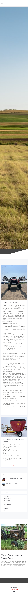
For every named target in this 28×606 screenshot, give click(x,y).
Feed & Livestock (12, 411)
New (4, 506)
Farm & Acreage (6, 411)
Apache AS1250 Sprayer (11, 302)
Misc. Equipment (20, 411)
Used (4, 413)
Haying (4, 502)
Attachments (5, 465)
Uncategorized (6, 508)
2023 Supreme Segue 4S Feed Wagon (14, 478)
